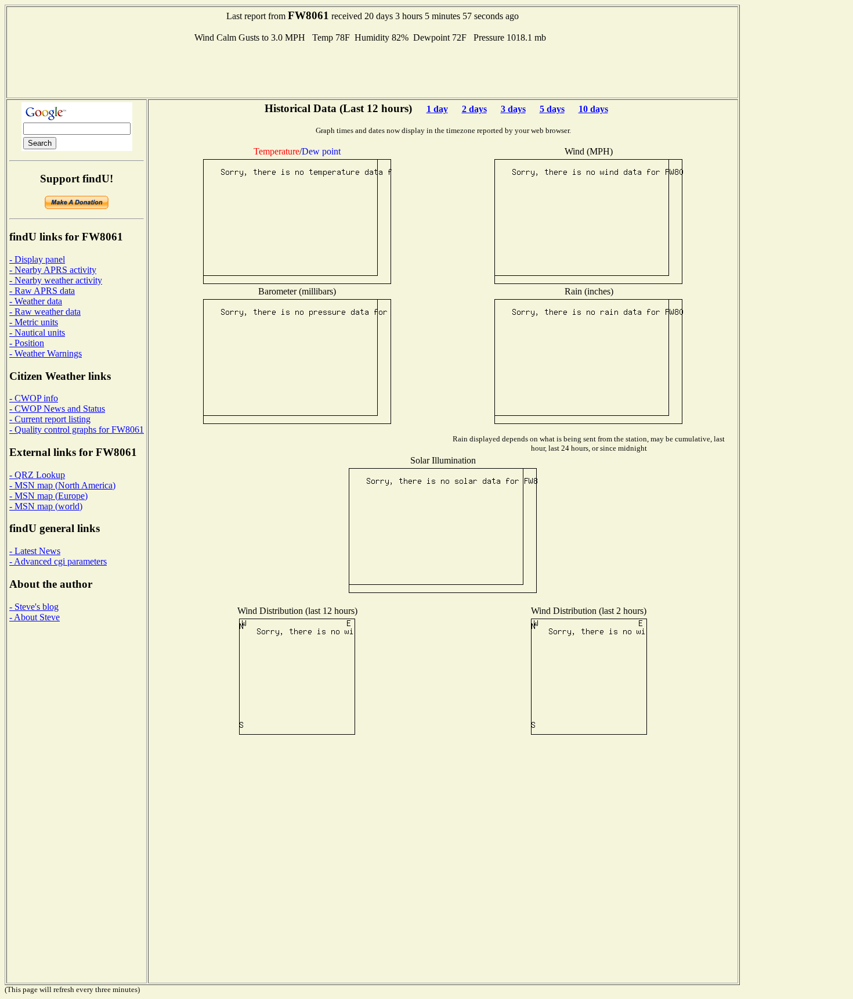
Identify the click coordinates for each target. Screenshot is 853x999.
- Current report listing (50, 419)
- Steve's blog (34, 607)
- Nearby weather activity (55, 280)
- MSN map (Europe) (48, 496)
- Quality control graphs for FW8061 (76, 429)
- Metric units (33, 322)
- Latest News (34, 551)
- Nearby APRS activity (52, 270)
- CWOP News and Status (57, 409)
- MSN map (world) (45, 506)
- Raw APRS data (42, 291)
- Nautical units (37, 332)
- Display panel (37, 259)
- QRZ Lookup (37, 475)
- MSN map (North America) (62, 485)
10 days (593, 109)
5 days (552, 109)
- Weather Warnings (45, 353)
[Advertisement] (372, 69)
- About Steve (34, 617)
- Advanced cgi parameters (58, 561)
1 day (437, 109)
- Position (26, 343)
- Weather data (35, 301)
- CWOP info (33, 398)
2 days (474, 109)
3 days (513, 109)
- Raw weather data (45, 312)
